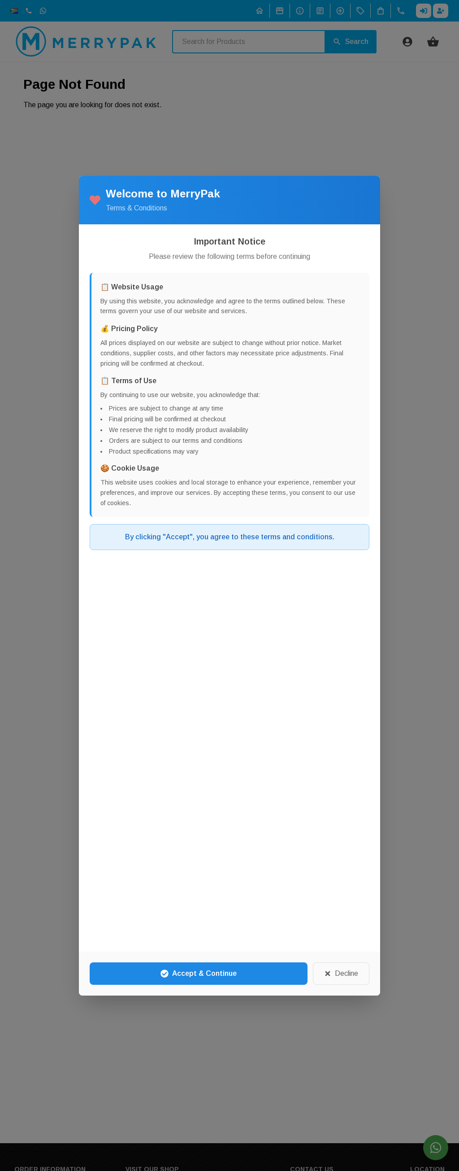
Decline (346, 973)
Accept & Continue (204, 973)
